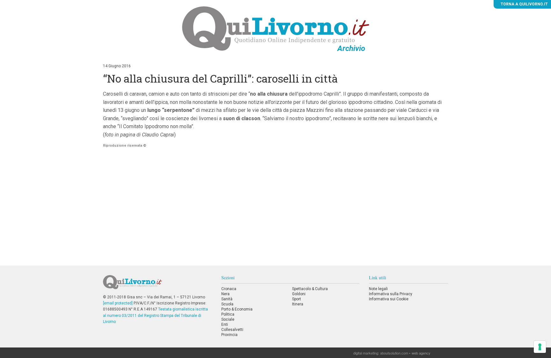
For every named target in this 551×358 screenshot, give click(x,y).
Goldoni (298, 294)
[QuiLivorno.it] (157, 284)
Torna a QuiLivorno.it (524, 4)
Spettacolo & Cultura (310, 289)
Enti (224, 324)
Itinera (297, 304)
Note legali (378, 289)
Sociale (227, 319)
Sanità (226, 299)
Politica (227, 314)
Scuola (227, 304)
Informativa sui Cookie (388, 299)
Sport (296, 299)
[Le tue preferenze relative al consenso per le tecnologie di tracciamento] (540, 347)
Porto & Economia (237, 309)
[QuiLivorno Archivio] (275, 28)
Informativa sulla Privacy (390, 294)
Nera (225, 294)
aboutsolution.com (394, 352)
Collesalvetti (232, 329)
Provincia (229, 334)
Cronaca (228, 289)
